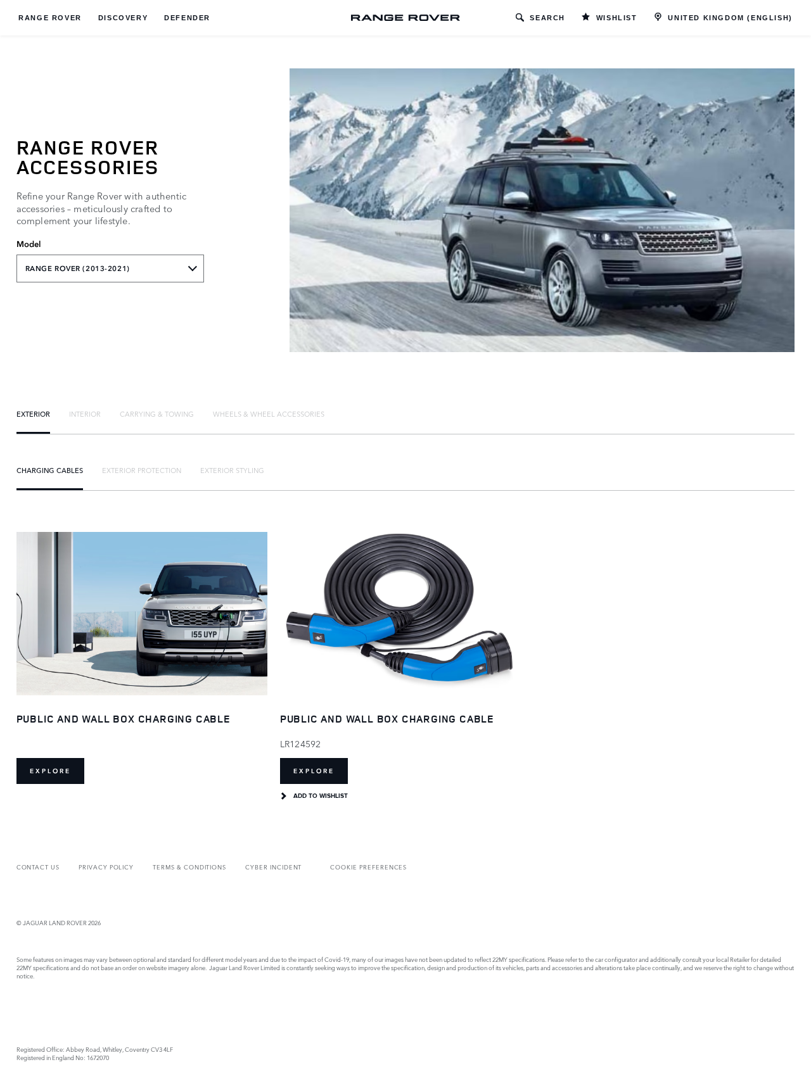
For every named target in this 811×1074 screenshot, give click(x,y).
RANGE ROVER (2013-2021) (77, 268)
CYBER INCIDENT (273, 866)
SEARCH (547, 18)
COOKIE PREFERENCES (368, 866)
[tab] (33, 413)
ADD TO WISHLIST (320, 796)
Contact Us (38, 866)
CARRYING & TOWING (157, 413)
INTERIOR (85, 413)
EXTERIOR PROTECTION (141, 470)
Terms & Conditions (189, 866)
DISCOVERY (123, 18)
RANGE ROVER (50, 18)
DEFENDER (187, 18)
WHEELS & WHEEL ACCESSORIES (268, 413)
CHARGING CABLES (49, 470)
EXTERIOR (33, 413)
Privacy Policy (106, 866)
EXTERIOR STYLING (232, 470)
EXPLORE (50, 771)
